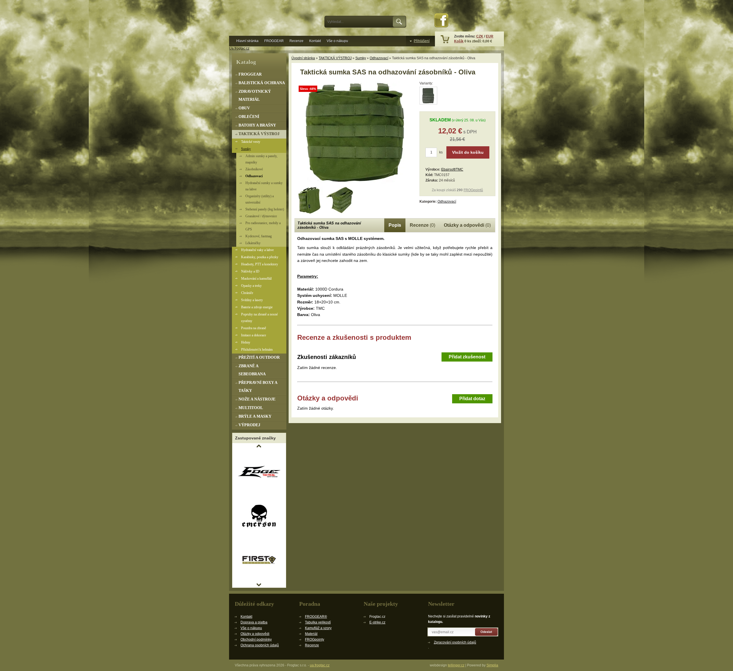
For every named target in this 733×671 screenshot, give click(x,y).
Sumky (360, 58)
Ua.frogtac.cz (239, 48)
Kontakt (315, 41)
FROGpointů (473, 190)
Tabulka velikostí (318, 622)
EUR (489, 36)
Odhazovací (379, 58)
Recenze (296, 41)
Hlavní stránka (247, 41)
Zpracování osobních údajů (455, 642)
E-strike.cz (377, 622)
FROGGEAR (274, 41)
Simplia (492, 665)
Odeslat (486, 631)
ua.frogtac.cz (320, 665)
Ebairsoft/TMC (452, 169)
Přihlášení (421, 41)
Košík (459, 41)
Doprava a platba (254, 622)
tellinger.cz (456, 665)
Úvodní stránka (303, 58)
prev (259, 446)
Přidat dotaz (472, 398)
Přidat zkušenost (467, 356)
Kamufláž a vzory (318, 628)
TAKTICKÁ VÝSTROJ (335, 58)
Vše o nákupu (337, 41)
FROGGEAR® (316, 617)
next (259, 584)
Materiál (311, 634)
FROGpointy (314, 640)
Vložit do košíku (468, 152)
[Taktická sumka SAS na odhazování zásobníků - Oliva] (354, 183)
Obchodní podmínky (256, 640)
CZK (479, 36)
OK (399, 22)
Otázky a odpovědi (255, 634)
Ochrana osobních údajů (260, 645)
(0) (422, 225)
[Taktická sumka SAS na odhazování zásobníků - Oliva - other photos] (309, 200)
